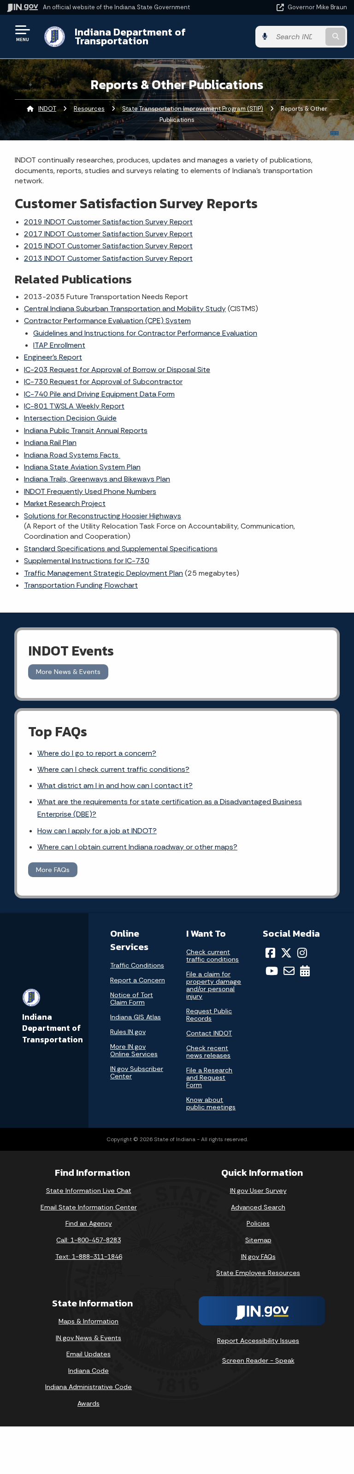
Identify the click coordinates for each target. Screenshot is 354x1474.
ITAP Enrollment (59, 345)
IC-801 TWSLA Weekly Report (74, 406)
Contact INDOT (209, 1033)
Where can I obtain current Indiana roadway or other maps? (137, 847)
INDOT (47, 109)
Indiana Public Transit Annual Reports (86, 430)
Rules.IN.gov (128, 1032)
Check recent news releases (208, 1051)
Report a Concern (137, 980)
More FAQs (53, 870)
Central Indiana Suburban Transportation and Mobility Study (125, 308)
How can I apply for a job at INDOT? (97, 831)
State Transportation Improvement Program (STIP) (192, 109)
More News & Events (68, 672)
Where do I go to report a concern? (96, 753)
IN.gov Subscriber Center (136, 1072)
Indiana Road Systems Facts (72, 455)
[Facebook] (270, 952)
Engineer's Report (53, 357)
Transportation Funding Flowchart (81, 585)
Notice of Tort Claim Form (131, 998)
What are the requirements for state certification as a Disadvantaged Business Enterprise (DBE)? (169, 808)
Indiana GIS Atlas (135, 1017)
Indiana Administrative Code (88, 1387)
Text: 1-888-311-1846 (88, 1256)
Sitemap (258, 1240)
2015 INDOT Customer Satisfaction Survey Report (108, 246)
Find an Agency (88, 1223)
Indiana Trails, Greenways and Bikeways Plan (97, 479)
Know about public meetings (211, 1103)
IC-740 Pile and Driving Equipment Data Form (99, 394)
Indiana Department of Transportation (130, 36)
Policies (258, 1223)
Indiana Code (88, 1370)
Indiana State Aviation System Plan (82, 467)
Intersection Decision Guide (70, 418)
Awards (88, 1403)
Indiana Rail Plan (50, 442)
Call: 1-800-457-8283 (88, 1240)
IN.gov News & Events (88, 1338)
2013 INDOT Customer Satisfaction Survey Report (108, 258)
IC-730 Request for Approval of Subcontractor (103, 381)
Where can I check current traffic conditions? (113, 769)
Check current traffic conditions (212, 955)
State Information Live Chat (88, 1190)
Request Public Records (209, 1015)
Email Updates (88, 1354)
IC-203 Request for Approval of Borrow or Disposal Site (117, 369)
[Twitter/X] (286, 952)
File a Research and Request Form (209, 1077)
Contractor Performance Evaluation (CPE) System (107, 320)
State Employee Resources (258, 1273)
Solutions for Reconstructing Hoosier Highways (102, 516)
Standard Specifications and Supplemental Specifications (121, 549)
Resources (89, 109)
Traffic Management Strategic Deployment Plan (103, 573)
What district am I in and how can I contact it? (115, 785)
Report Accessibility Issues (258, 1340)
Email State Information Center (89, 1207)
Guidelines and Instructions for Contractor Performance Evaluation (145, 333)
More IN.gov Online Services (134, 1050)
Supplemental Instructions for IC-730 (86, 561)
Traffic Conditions (137, 965)
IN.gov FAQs (258, 1256)
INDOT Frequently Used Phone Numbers (90, 491)
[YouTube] (272, 970)
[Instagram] (302, 952)
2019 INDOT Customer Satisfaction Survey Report (108, 222)
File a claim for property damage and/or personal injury (213, 985)
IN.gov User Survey (258, 1190)
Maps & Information (88, 1321)
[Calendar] (305, 970)
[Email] (289, 970)
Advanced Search (258, 1207)
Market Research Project (65, 503)
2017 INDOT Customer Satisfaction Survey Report (108, 234)
